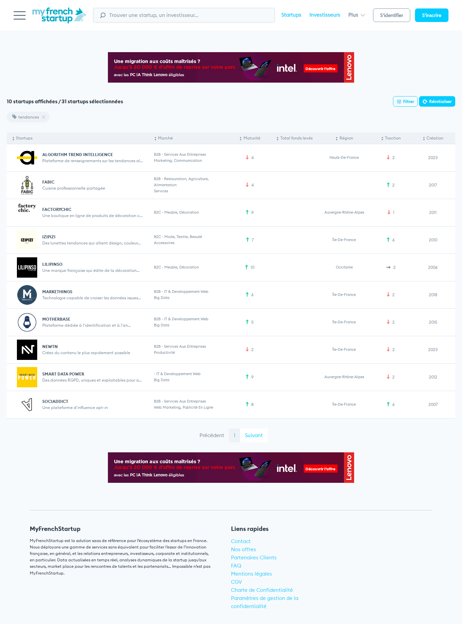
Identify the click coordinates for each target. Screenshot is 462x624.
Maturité (252, 138)
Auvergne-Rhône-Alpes (344, 212)
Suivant (254, 435)
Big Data (161, 297)
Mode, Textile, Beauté (183, 236)
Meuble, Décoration (181, 212)
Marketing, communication (178, 160)
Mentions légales (251, 574)
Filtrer (408, 101)
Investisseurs (324, 15)
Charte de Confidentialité (262, 590)
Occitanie (344, 267)
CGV (236, 582)
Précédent (212, 435)
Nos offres (243, 549)
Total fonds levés (296, 138)
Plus (354, 15)
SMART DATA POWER (63, 373)
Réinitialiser (440, 101)
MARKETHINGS (57, 291)
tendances (28, 117)
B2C (157, 212)
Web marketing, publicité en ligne (183, 407)
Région (346, 138)
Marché (165, 138)
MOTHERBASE (56, 319)
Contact (241, 541)
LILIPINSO (52, 264)
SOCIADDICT (55, 401)
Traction (393, 138)
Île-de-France (344, 239)
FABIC (48, 182)
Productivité (164, 352)
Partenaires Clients (254, 557)
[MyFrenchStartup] (59, 19)
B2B (157, 154)
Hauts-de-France (344, 157)
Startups (291, 15)
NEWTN (50, 346)
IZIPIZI (48, 236)
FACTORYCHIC (56, 209)
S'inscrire (431, 15)
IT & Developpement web (186, 291)
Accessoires (164, 242)
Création (434, 138)
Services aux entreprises (185, 154)
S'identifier (391, 15)
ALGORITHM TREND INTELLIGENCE (77, 154)
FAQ (236, 565)
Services (161, 191)
